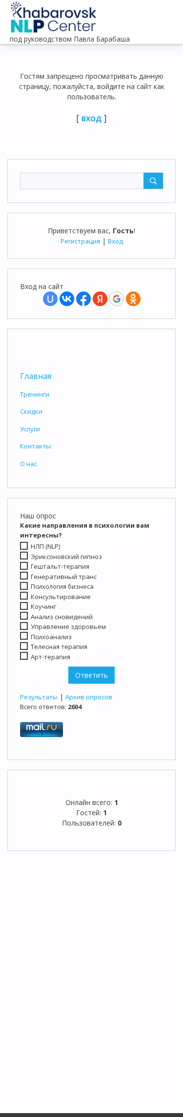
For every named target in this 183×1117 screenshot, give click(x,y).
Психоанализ (51, 636)
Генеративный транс (64, 576)
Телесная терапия (59, 646)
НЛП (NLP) (45, 546)
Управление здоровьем (68, 626)
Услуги (30, 428)
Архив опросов (88, 697)
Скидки (31, 411)
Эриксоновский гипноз (66, 556)
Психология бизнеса (62, 586)
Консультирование (61, 596)
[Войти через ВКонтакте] (67, 298)
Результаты (39, 697)
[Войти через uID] (50, 298)
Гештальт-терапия (60, 566)
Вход (115, 241)
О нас (28, 463)
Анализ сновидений (62, 616)
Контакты (35, 446)
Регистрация (80, 241)
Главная (35, 376)
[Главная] (54, 14)
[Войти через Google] (116, 298)
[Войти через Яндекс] (100, 298)
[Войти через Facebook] (83, 298)
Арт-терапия (50, 656)
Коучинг (43, 606)
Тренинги (34, 394)
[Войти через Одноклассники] (133, 298)
